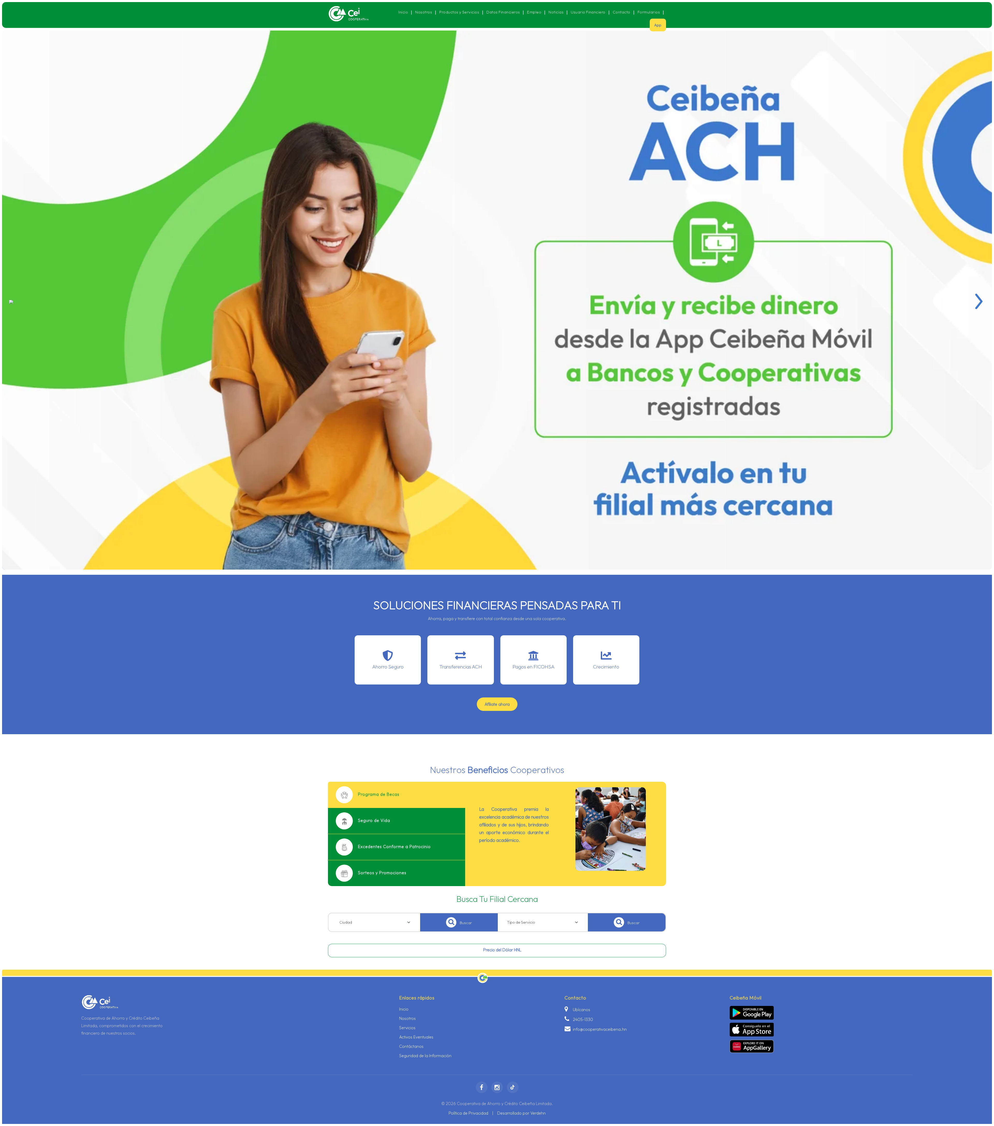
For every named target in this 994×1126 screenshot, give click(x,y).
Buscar (465, 922)
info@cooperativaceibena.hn (599, 1029)
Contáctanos (411, 1046)
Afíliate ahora (497, 704)
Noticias (556, 12)
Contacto (621, 12)
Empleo (534, 12)
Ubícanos (581, 1009)
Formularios (649, 12)
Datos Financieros (503, 12)
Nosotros (423, 12)
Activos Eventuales (416, 1037)
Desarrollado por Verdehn (521, 1113)
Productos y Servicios (459, 12)
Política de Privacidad (468, 1113)
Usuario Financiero (588, 12)
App (658, 25)
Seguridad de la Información (425, 1055)
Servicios (407, 1027)
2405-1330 (582, 1019)
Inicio (403, 12)
